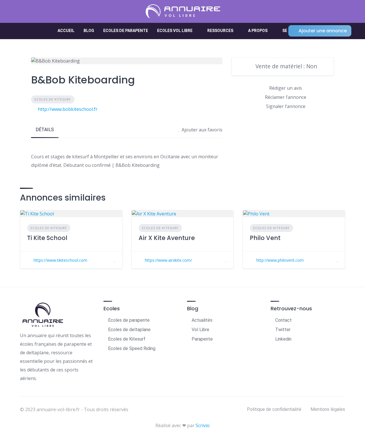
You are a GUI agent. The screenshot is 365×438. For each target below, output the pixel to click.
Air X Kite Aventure (167, 238)
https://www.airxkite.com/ (168, 260)
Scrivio (203, 425)
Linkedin (283, 339)
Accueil (66, 30)
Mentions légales (328, 409)
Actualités (202, 320)
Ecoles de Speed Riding (131, 348)
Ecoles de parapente (125, 30)
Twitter (283, 329)
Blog (89, 30)
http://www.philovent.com (280, 260)
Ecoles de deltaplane (129, 329)
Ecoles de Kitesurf (53, 99)
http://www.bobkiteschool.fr (68, 109)
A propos (257, 30)
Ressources (220, 30)
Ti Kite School (47, 238)
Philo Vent (265, 238)
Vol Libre (200, 329)
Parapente (202, 339)
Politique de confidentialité (274, 409)
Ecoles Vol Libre (174, 30)
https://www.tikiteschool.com (60, 260)
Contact (283, 320)
